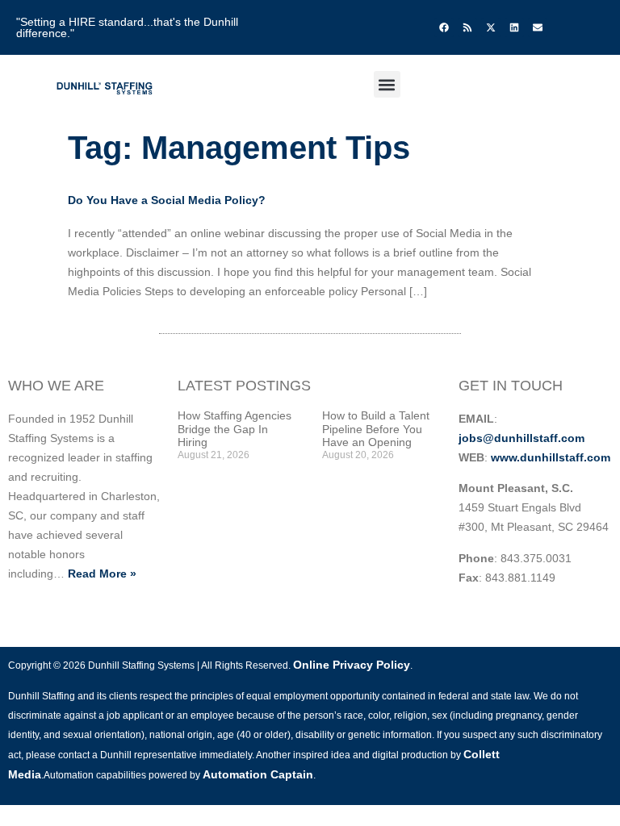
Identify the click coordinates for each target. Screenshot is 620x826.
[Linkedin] (514, 27)
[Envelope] (537, 27)
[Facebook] (444, 27)
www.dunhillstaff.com (550, 457)
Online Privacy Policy (351, 664)
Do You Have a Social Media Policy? (167, 200)
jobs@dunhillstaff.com (521, 438)
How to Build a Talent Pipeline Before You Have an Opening (375, 429)
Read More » (102, 573)
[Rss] (467, 27)
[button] (387, 84)
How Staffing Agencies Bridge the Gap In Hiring (234, 429)
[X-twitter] (491, 27)
